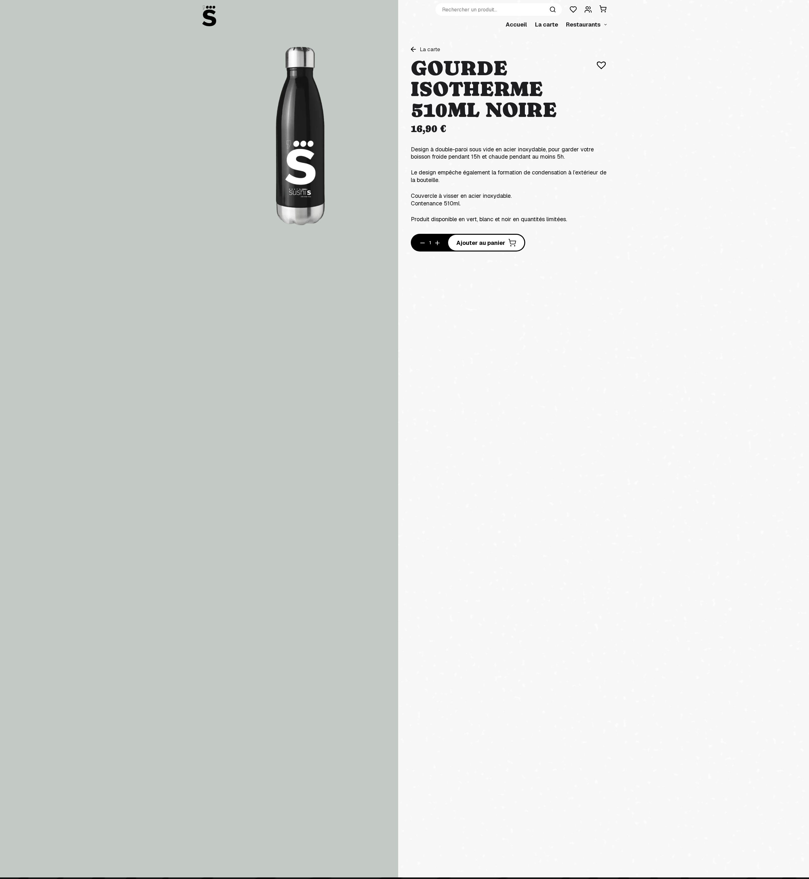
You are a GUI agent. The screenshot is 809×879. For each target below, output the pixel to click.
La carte (546, 24)
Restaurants (583, 24)
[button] (598, 62)
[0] (601, 9)
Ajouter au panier (480, 242)
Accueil (516, 24)
